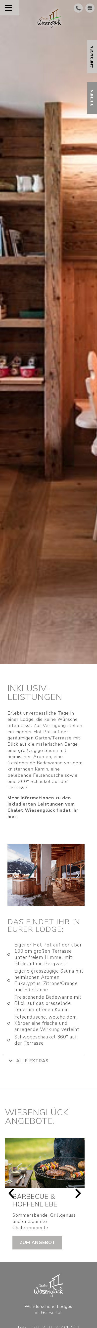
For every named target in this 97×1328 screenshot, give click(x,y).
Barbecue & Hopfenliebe (34, 1200)
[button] (14, 875)
